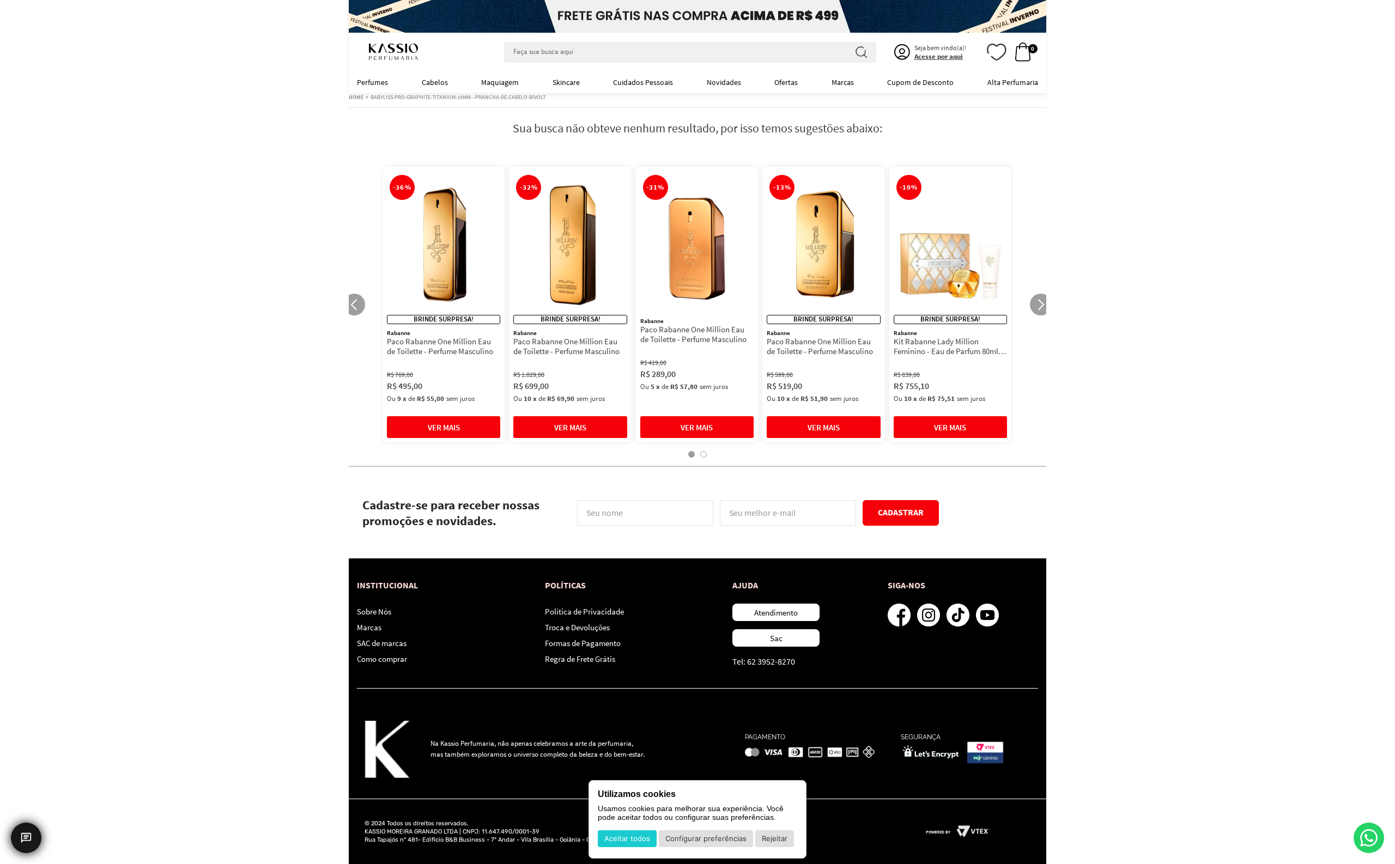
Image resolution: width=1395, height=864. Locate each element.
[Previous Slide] (354, 304)
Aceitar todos (627, 838)
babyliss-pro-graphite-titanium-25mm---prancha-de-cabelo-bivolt (458, 97)
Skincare (566, 82)
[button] (691, 454)
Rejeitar (774, 838)
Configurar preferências (706, 838)
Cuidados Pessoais (643, 82)
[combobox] (690, 52)
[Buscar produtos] (861, 52)
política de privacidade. (746, 534)
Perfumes (372, 82)
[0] (1023, 52)
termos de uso (688, 534)
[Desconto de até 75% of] (697, 16)
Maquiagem (500, 82)
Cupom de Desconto (920, 82)
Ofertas (786, 82)
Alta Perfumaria (1012, 82)
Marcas (843, 82)
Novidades (724, 82)
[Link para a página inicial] (356, 97)
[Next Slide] (1041, 304)
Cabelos (435, 82)
